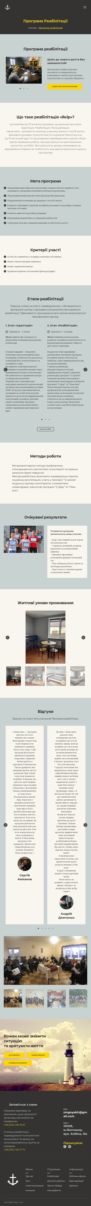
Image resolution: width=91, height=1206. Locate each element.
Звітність (73, 1185)
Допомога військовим (57, 1181)
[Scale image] (24, 70)
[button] (64, 86)
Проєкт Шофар (54, 1185)
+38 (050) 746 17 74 (14, 1149)
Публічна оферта (77, 1176)
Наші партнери (76, 1181)
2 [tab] (24, 88)
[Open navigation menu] (84, 7)
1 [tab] (20, 88)
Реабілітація (53, 1176)
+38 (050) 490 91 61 (14, 1124)
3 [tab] (27, 88)
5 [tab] (52, 928)
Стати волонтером (35, 1185)
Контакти (30, 1190)
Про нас (29, 1176)
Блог (28, 1181)
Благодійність (54, 1190)
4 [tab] (49, 928)
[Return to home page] (7, 7)
